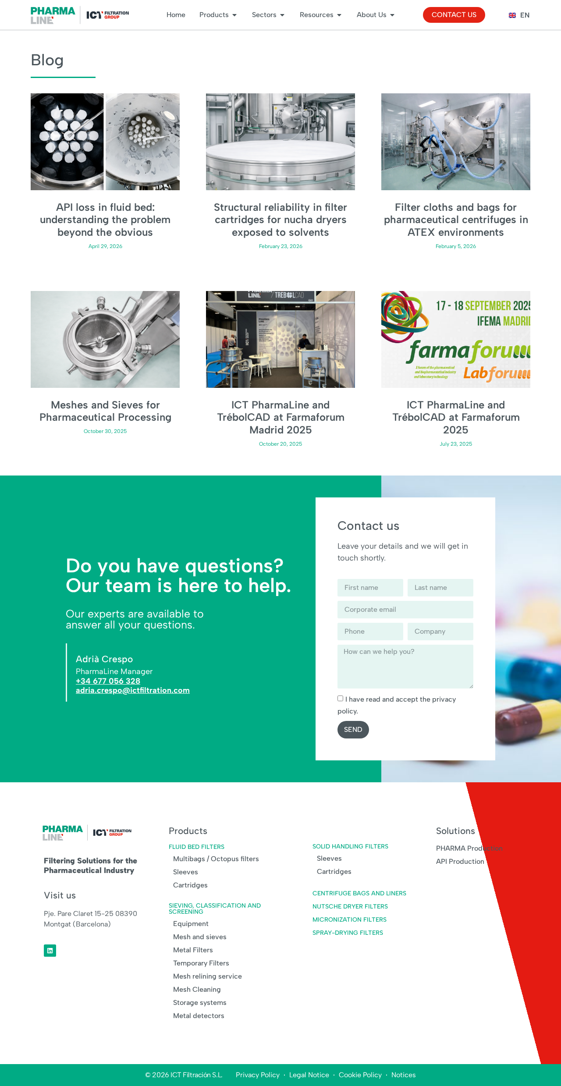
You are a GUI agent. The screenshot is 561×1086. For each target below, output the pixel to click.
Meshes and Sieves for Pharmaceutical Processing (105, 411)
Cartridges (190, 885)
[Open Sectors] (282, 15)
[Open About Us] (392, 15)
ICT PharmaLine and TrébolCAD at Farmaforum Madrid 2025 (280, 417)
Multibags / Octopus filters (216, 859)
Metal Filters (193, 950)
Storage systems (200, 1002)
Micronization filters (349, 919)
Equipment (191, 923)
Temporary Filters (201, 963)
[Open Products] (234, 15)
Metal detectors (198, 1015)
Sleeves (185, 872)
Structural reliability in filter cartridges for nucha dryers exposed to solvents (280, 220)
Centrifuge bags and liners (359, 893)
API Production (460, 861)
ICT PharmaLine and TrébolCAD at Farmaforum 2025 (456, 417)
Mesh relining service (207, 976)
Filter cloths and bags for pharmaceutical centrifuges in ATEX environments (456, 220)
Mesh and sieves (200, 937)
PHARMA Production (469, 848)
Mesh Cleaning (197, 989)
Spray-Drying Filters (347, 933)
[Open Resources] (339, 15)
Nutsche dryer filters (350, 906)
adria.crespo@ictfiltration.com (133, 690)
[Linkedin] (50, 950)
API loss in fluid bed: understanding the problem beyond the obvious (105, 220)
